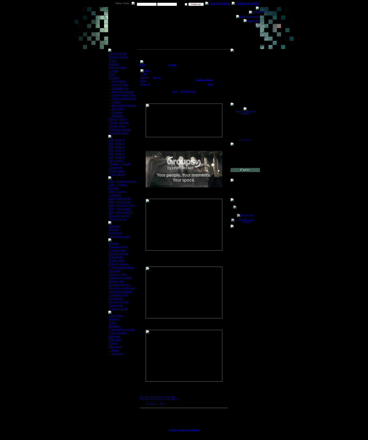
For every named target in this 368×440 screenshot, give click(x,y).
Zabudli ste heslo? (248, 3)
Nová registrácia (220, 3)
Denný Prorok (117, 53)
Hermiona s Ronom (204, 79)
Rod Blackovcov (119, 284)
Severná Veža (119, 84)
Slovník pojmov (118, 253)
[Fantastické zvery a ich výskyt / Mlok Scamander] (248, 16)
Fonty (115, 350)
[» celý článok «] (245, 140)
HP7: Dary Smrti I (119, 209)
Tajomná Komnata (122, 91)
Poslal (142, 65)
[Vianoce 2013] (258, 26)
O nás (112, 60)
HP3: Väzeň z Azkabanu (117, 193)
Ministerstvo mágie (120, 277)
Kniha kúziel (116, 260)
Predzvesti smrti (118, 302)
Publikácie (115, 233)
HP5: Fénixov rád (119, 202)
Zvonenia (117, 353)
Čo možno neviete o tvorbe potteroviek (157, 396)
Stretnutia (117, 115)
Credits (113, 71)
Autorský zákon (118, 133)
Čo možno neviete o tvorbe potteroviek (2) (159, 399)
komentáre (172, 65)
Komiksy (114, 326)
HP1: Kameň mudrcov (122, 181)
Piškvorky (115, 340)
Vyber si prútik (117, 333)
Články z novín (118, 309)
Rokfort (113, 243)
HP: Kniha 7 (116, 160)
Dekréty (113, 77)
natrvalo (181, 4)
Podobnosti (115, 305)
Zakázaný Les (120, 88)
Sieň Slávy (118, 109)
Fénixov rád (116, 281)
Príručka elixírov (118, 264)
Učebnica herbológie (121, 267)
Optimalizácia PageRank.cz (189, 430)
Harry (175, 91)
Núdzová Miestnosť (123, 98)
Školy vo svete (117, 274)
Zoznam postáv (118, 246)
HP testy (113, 319)
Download (115, 346)
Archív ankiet (117, 126)
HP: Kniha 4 (116, 150)
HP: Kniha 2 (116, 143)
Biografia (114, 226)
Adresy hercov (117, 219)
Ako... (112, 322)
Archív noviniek (118, 122)
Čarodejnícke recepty (121, 329)
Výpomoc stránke (119, 129)
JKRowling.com (118, 236)
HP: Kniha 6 (116, 157)
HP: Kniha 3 (116, 146)
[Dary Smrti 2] (254, 12)
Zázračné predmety (120, 291)
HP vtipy (114, 336)
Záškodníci (115, 257)
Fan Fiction (115, 315)
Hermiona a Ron (188, 91)
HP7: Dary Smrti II (120, 212)
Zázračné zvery (118, 295)
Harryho (157, 77)
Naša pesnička (117, 67)
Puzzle (112, 343)
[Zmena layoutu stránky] (261, 11)
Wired (162, 403)
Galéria (115, 102)
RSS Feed (173, 430)
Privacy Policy (117, 119)
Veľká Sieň (118, 81)
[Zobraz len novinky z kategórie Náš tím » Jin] (245, 110)
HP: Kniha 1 (116, 140)
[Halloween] (252, 20)
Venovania (115, 167)
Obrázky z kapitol (119, 164)
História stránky (118, 57)
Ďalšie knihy (116, 171)
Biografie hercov (119, 215)
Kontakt (113, 64)
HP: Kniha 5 (116, 153)
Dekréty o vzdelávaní (121, 288)
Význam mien (117, 250)
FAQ (111, 74)
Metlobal (114, 271)
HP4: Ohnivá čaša (119, 198)
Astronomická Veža (123, 95)
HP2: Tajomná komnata (117, 186)
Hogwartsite (151, 403)
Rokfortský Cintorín (123, 105)
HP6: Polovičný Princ (122, 205)
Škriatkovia (115, 298)
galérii (211, 84)
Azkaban (116, 112)
